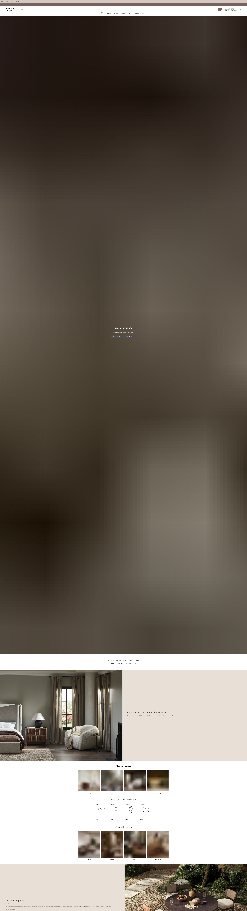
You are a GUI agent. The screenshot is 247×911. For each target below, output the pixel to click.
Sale (112, 799)
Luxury (17, 1)
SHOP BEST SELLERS (133, 718)
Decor (2, 1)
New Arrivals (131, 799)
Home (7, 1)
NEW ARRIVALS (129, 336)
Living (12, 1)
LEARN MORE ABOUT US (11, 909)
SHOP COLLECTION (117, 336)
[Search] (220, 9)
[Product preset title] (101, 809)
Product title (98, 818)
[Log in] (240, 9)
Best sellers (121, 799)
